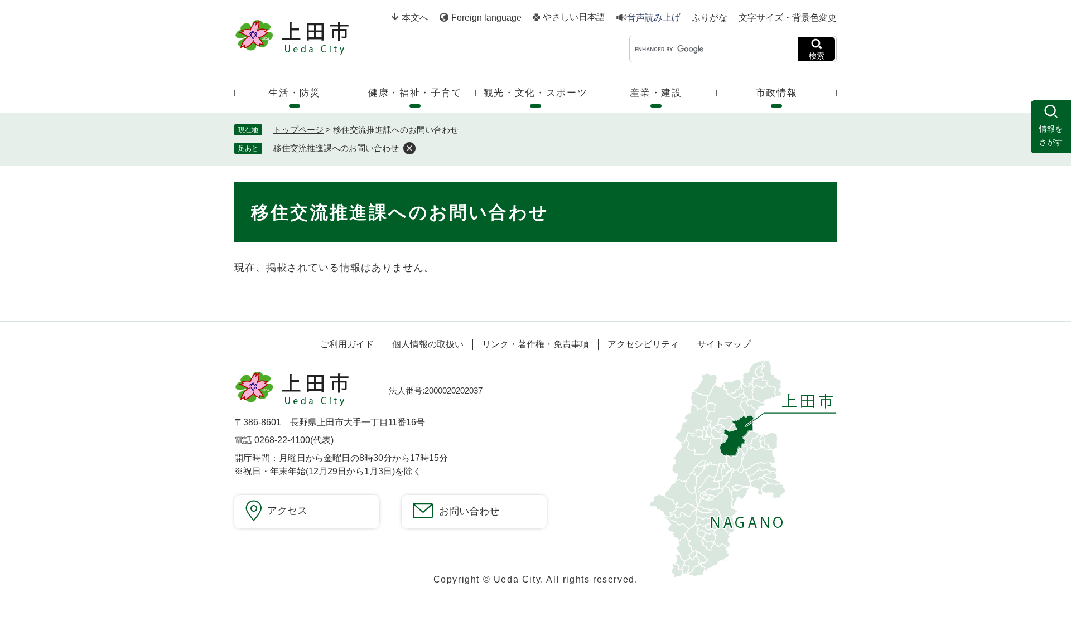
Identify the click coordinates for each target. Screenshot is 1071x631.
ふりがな (709, 17)
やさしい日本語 (574, 17)
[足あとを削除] (409, 148)
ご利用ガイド (347, 344)
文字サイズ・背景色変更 (788, 17)
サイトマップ (724, 344)
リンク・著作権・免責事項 (535, 344)
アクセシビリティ (643, 344)
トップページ (298, 129)
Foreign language (486, 17)
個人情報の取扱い (428, 344)
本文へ (415, 17)
